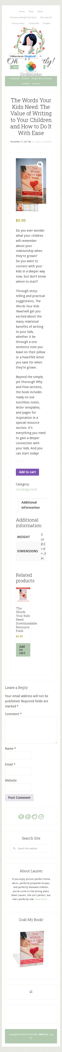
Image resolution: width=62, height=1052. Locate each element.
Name (10, 749)
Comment (13, 714)
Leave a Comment (43, 142)
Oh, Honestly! (31, 39)
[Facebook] (21, 816)
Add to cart (27, 472)
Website (11, 780)
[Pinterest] (27, 816)
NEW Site (43, 1034)
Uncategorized (26, 489)
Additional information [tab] (30, 505)
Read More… (42, 899)
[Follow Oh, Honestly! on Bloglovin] (23, 57)
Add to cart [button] (22, 650)
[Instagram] (41, 816)
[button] (40, 164)
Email (10, 764)
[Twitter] (34, 816)
